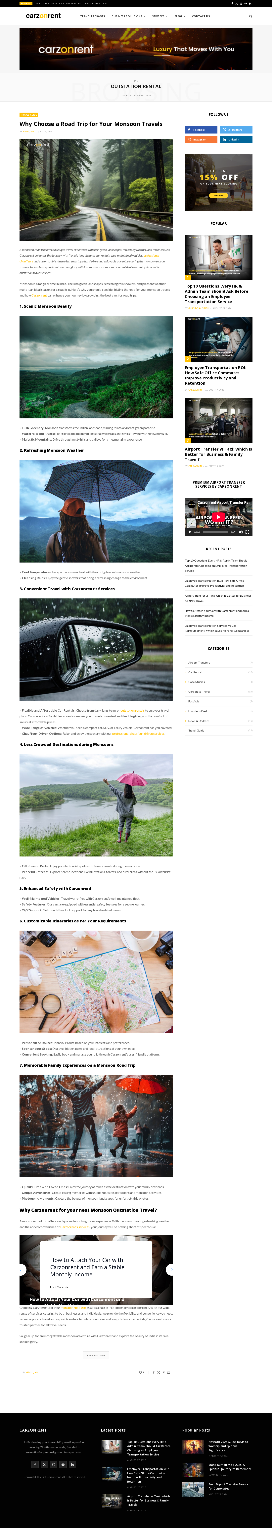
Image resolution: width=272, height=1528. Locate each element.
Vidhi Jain (28, 131)
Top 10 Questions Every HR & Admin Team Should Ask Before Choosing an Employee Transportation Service (216, 293)
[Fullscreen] (247, 532)
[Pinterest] (163, 1372)
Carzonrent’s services (75, 1227)
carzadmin (195, 389)
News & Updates (198, 721)
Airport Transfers (199, 662)
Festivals (193, 701)
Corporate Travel (199, 691)
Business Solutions (127, 16)
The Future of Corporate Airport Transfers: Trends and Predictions (71, 3)
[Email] (168, 1372)
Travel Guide (29, 114)
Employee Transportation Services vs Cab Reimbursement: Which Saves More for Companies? (94, 1267)
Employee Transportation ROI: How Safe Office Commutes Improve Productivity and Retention (215, 375)
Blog (178, 16)
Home (124, 95)
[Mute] (241, 532)
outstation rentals (132, 710)
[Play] (190, 532)
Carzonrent (39, 295)
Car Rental (195, 672)
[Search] (249, 16)
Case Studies (196, 681)
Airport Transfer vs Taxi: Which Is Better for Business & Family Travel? (218, 454)
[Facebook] (154, 1372)
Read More (57, 1287)
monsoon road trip (73, 1307)
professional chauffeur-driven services (138, 733)
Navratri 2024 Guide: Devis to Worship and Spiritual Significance (228, 1446)
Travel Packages (92, 16)
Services (158, 16)
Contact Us (201, 16)
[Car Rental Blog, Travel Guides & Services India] (43, 16)
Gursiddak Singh (198, 308)
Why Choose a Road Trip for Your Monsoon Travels (91, 124)
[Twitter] (158, 1372)
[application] (218, 517)
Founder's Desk (198, 711)
